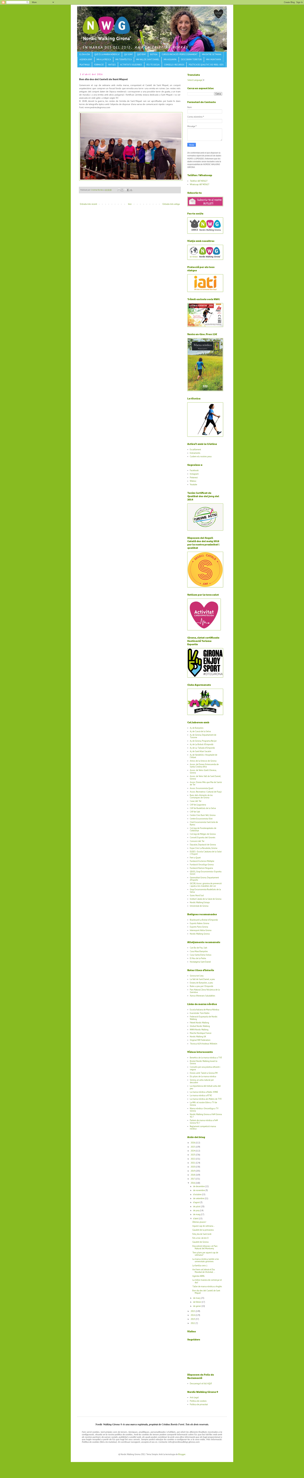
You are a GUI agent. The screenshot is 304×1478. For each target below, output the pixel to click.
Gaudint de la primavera (203, 1230)
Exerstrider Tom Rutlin (199, 1013)
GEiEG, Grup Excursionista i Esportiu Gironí (206, 872)
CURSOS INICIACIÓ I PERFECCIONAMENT (180, 54)
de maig (197, 1214)
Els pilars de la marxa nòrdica (203, 1076)
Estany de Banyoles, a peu (201, 982)
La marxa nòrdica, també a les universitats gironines (205, 1260)
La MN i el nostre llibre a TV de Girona (203, 1103)
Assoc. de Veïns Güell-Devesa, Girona (203, 771)
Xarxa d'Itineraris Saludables (202, 995)
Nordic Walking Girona (200, 933)
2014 (193, 1315)
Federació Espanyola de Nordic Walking (203, 1017)
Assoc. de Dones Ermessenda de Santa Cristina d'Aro (204, 765)
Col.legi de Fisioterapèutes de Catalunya (203, 829)
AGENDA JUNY (85, 59)
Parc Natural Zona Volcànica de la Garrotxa (205, 991)
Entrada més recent (88, 204)
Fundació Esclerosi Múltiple (202, 861)
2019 (193, 1171)
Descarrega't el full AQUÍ (201, 1383)
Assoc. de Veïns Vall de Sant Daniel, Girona (205, 777)
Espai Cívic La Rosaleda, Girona (203, 848)
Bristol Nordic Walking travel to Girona (203, 1062)
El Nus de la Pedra (198, 958)
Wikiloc (193, 481)
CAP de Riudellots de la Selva (203, 808)
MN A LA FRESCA (104, 59)
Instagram (194, 474)
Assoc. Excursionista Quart (201, 788)
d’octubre (197, 1194)
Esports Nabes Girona (199, 923)
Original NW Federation (200, 1040)
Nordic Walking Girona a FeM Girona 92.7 (206, 1115)
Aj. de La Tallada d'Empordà (202, 748)
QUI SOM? (128, 54)
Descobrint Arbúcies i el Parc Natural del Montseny (205, 1247)
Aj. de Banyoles (196, 728)
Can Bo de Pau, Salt (198, 947)
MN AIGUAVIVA (170, 59)
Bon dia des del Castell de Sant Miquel (206, 1291)
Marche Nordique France (200, 1033)
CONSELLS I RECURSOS (174, 64)
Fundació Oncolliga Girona (202, 864)
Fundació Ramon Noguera (201, 868)
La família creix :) (199, 1265)
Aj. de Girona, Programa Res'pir (203, 741)
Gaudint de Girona (200, 1242)
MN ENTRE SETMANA (211, 54)
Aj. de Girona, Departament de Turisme (203, 736)
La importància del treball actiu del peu (205, 1087)
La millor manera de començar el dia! (207, 1281)
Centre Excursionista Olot (201, 818)
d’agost (196, 1202)
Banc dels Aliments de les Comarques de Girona (201, 796)
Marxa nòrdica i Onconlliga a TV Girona (204, 1109)
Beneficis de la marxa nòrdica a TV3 (206, 1057)
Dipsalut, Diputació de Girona (203, 844)
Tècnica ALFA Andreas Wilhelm (203, 1043)
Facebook (194, 470)
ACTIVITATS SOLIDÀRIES (131, 64)
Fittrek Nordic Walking (199, 1022)
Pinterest (194, 477)
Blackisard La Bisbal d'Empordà (204, 920)
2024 (193, 1150)
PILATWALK (84, 64)
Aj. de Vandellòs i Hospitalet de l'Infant (203, 756)
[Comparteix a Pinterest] (131, 190)
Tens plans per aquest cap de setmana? (205, 1253)
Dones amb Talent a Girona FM (204, 1073)
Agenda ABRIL (198, 1276)
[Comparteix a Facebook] (128, 190)
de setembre (199, 1198)
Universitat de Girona (199, 906)
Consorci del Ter (197, 841)
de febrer (197, 1302)
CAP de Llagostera (198, 804)
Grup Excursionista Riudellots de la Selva (205, 890)
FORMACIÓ (99, 64)
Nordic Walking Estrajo (200, 902)
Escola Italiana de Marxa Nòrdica (204, 1009)
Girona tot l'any (196, 975)
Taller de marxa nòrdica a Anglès (207, 1286)
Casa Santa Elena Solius (200, 955)
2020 (193, 1166)
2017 (193, 1178)
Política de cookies (198, 1401)
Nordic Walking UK (198, 1036)
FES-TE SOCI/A (153, 64)
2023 (193, 1154)
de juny (196, 1210)
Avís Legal (194, 1397)
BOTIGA (153, 54)
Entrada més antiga (171, 204)
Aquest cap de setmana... (203, 1226)
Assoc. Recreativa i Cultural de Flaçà (206, 791)
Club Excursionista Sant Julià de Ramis (204, 823)
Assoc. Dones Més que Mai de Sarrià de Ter (206, 783)
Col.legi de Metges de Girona (203, 834)
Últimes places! (199, 1222)
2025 (193, 1146)
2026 (193, 1142)
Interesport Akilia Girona (200, 930)
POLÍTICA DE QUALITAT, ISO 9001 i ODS (206, 64)
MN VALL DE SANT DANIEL (147, 59)
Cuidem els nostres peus (201, 456)
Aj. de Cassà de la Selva (200, 731)
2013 (193, 1319)
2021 (193, 1162)
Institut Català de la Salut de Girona (205, 899)
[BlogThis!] (122, 190)
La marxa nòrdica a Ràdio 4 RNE (204, 1092)
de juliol (197, 1206)
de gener (197, 1306)
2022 (193, 1158)
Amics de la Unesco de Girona (203, 761)
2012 (193, 1323)
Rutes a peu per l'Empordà (201, 986)
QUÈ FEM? (141, 54)
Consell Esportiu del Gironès (202, 837)
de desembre (199, 1186)
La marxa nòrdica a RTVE (201, 1095)
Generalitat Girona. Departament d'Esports (204, 878)
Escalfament (195, 449)
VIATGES (112, 64)
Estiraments (195, 453)
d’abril (196, 1218)
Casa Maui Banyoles (199, 951)
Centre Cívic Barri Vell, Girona (202, 815)
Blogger (181, 1454)
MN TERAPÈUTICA (123, 59)
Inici (130, 204)
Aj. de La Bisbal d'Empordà (201, 744)
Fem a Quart (195, 857)
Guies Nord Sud (197, 895)
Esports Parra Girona (199, 926)
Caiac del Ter (195, 801)
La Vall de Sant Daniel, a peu (202, 979)
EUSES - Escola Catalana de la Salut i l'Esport (206, 852)
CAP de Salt (195, 811)
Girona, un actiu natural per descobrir (202, 1081)
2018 (193, 1174)
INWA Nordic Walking (199, 1029)
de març (197, 1298)
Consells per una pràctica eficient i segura (205, 1068)
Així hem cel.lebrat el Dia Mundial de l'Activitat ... (203, 1270)
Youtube (193, 484)
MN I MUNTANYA (213, 59)
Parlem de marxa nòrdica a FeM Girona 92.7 (204, 1121)
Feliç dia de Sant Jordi (201, 1234)
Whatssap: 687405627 (199, 184)
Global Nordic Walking (200, 1026)
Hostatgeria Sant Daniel (200, 961)
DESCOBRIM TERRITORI (191, 59)
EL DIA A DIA (84, 54)
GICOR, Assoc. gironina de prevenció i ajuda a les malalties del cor (206, 884)
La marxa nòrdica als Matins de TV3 (206, 1099)
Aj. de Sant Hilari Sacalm (200, 751)
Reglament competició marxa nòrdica (203, 1127)
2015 (193, 1311)
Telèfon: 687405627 (199, 181)
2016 (193, 1183)
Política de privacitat (199, 1404)
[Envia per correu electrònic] (119, 190)
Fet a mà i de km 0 (200, 1238)
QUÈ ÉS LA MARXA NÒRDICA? (107, 54)
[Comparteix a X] (125, 190)
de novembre (199, 1190)
